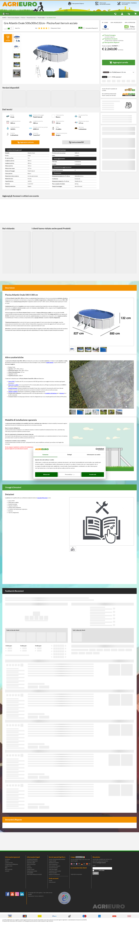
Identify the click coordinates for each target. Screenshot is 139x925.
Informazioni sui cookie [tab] (93, 454)
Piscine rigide (41, 17)
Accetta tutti (92, 474)
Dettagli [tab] (69, 454)
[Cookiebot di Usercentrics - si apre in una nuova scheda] (97, 449)
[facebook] (7, 898)
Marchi (7, 861)
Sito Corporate (8, 869)
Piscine (23, 17)
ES (89, 864)
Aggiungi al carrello (120, 62)
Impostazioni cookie (32, 871)
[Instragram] (17, 898)
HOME (4, 17)
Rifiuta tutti (46, 474)
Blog (6, 867)
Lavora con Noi (9, 862)
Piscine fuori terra (31, 17)
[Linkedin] (22, 898)
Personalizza (68, 474)
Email (94, 865)
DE (84, 864)
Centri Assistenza (53, 864)
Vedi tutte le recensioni (76, 874)
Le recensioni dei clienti (79, 868)
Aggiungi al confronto (27, 142)
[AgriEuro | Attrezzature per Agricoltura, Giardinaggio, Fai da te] (24, 4)
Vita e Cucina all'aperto (14, 17)
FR (79, 864)
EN (74, 864)
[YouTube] (12, 898)
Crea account (52, 882)
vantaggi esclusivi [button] (101, 862)
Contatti (7, 871)
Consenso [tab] (45, 454)
